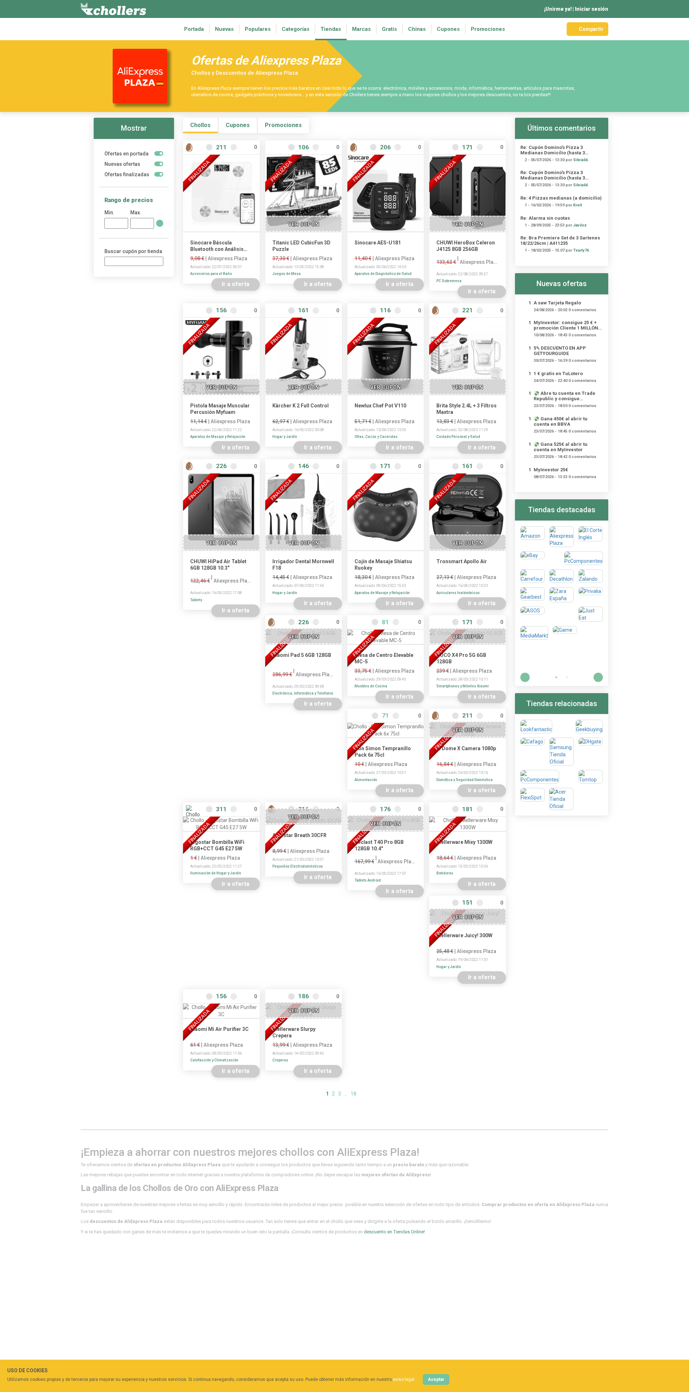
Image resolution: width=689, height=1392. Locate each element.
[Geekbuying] (589, 726)
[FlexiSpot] (532, 799)
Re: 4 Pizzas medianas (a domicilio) (561, 198)
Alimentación (366, 780)
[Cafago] (532, 751)
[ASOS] (532, 614)
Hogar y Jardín (284, 437)
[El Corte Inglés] (590, 536)
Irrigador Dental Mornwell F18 (303, 565)
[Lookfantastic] (536, 726)
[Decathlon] (561, 576)
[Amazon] (532, 536)
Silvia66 (580, 160)
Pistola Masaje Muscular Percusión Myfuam (220, 409)
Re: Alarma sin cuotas (545, 218)
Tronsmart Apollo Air (461, 561)
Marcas (361, 29)
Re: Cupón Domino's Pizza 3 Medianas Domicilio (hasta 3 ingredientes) (552, 150)
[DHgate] (590, 751)
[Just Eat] (590, 614)
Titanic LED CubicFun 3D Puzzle (301, 246)
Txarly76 (581, 250)
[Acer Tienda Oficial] (561, 799)
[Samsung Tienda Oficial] (561, 751)
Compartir (591, 29)
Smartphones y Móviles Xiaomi (462, 686)
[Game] (564, 633)
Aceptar (436, 1379)
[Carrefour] (532, 576)
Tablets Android (368, 880)
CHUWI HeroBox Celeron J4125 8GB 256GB (465, 246)
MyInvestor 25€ (551, 469)
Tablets (196, 600)
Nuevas (224, 29)
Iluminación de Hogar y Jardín (215, 873)
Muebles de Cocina (371, 686)
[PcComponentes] (583, 558)
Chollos (200, 125)
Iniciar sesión (591, 9)
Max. (135, 212)
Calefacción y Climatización (214, 1060)
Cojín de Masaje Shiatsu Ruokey (383, 565)
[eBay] (532, 558)
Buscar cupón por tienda (133, 251)
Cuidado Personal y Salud (458, 437)
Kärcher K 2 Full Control (300, 405)
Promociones (488, 29)
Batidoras (444, 873)
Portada (194, 29)
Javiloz (580, 225)
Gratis (389, 29)
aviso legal (403, 1379)
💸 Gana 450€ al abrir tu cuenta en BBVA (560, 421)
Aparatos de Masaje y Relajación (217, 437)
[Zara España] (561, 594)
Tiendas (330, 29)
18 (353, 1094)
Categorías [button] (295, 29)
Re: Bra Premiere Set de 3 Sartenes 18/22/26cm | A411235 (560, 240)
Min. (109, 212)
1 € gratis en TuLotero (558, 373)
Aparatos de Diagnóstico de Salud (383, 274)
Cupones (448, 29)
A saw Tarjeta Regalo (557, 302)
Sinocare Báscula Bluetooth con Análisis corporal (217, 246)
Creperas (280, 1060)
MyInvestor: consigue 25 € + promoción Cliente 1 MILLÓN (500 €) (566, 325)
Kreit (577, 205)
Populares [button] (258, 29)
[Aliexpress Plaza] (561, 536)
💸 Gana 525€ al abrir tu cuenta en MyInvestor (560, 447)
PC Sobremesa (448, 281)
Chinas (417, 29)
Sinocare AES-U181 (378, 243)
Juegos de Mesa (286, 274)
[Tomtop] (590, 777)
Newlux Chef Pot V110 (380, 405)
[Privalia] (590, 594)
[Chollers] (113, 9)
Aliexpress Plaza (227, 258)
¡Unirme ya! (558, 9)
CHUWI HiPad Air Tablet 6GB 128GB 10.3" (218, 565)
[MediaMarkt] (534, 633)
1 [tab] (556, 677)
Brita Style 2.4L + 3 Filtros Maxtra (466, 409)
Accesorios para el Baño (211, 274)
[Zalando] (590, 576)
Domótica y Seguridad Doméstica (464, 780)
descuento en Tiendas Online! (394, 1231)
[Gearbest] (532, 594)
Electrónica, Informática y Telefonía (302, 693)
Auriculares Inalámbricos (458, 593)
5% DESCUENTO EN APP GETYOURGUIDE (560, 350)
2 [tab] (567, 677)
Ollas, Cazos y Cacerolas (376, 437)
